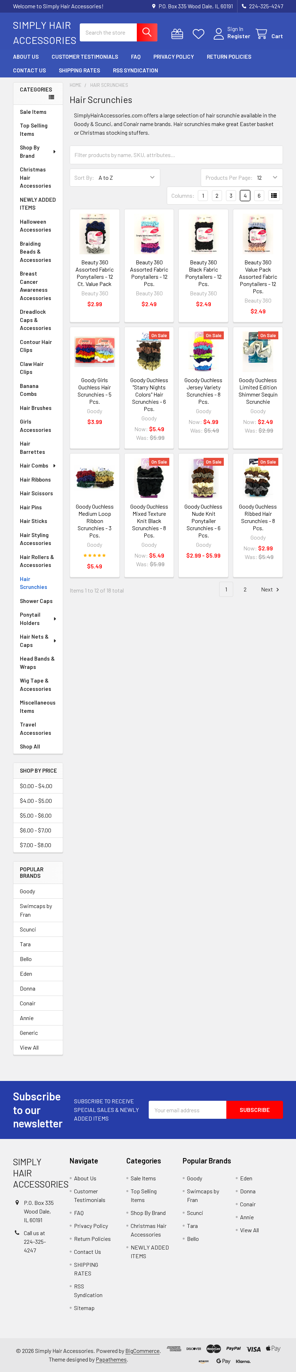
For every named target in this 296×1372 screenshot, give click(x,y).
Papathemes (111, 1359)
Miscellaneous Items (38, 706)
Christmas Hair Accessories (35, 177)
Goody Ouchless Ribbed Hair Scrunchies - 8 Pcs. (258, 517)
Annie (27, 1017)
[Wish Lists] (200, 34)
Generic (29, 1032)
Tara (25, 943)
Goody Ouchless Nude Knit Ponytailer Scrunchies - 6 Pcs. (203, 520)
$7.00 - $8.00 (35, 844)
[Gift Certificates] (178, 34)
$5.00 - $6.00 (36, 815)
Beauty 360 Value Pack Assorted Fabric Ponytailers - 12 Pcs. (258, 276)
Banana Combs (29, 390)
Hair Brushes (36, 408)
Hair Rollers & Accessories (37, 561)
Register (238, 35)
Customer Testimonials (85, 56)
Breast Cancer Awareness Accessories (35, 285)
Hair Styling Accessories (35, 539)
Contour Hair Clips (36, 346)
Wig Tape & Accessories (35, 684)
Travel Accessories (35, 728)
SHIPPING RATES (79, 70)
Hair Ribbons (35, 479)
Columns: (183, 195)
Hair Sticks (33, 521)
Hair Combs (34, 465)
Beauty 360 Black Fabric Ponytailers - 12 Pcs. (203, 273)
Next (267, 589)
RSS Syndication (135, 70)
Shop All (30, 746)
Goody (27, 891)
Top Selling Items (34, 129)
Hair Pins (31, 507)
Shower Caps (36, 601)
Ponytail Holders (30, 618)
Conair (27, 1003)
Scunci (28, 929)
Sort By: (84, 177)
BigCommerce (142, 1350)
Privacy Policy (173, 56)
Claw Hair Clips (32, 368)
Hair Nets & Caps (34, 640)
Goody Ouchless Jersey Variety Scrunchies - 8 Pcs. (203, 390)
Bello (26, 958)
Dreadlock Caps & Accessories (35, 319)
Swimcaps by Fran (36, 910)
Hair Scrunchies (33, 583)
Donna (27, 988)
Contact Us (29, 70)
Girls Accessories (35, 425)
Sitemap (84, 1307)
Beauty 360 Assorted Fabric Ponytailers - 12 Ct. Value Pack (94, 273)
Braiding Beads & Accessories (35, 251)
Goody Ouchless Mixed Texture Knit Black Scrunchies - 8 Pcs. (149, 520)
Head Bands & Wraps (37, 662)
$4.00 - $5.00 (36, 800)
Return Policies (229, 56)
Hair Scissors (36, 493)
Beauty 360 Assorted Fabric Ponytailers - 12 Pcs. (149, 273)
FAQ (135, 56)
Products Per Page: (229, 177)
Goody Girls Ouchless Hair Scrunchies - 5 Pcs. (95, 390)
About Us (26, 56)
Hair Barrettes (32, 447)
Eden (26, 973)
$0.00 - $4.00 (36, 785)
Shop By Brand (29, 151)
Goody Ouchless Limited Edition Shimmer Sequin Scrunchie (258, 390)
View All (29, 1047)
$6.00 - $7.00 (35, 830)
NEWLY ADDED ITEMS (38, 203)
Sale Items (33, 111)
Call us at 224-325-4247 (35, 1241)
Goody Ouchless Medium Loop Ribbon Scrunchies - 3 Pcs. (95, 520)
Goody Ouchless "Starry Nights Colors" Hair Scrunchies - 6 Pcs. (149, 394)
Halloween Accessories (35, 225)
